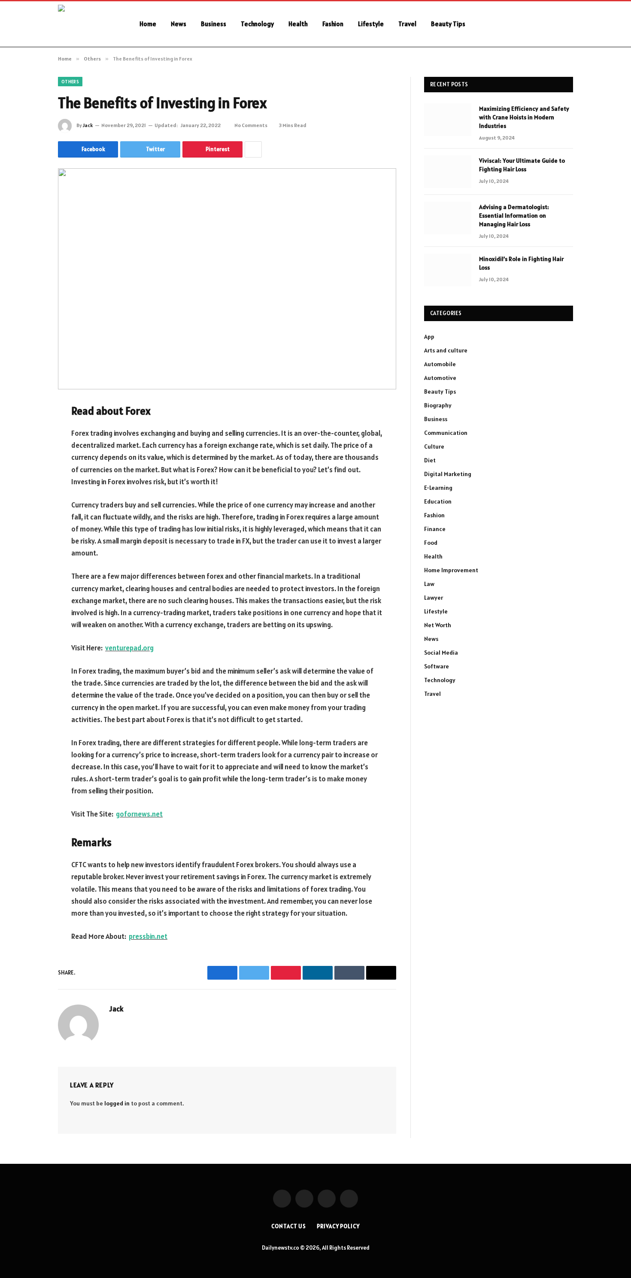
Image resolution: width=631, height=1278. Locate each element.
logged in (117, 1103)
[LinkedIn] (27, 475)
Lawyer (433, 597)
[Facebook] (27, 431)
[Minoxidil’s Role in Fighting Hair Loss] (447, 270)
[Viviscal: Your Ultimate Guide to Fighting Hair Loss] (447, 171)
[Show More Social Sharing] (253, 149)
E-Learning (438, 488)
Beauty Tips (448, 24)
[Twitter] (27, 453)
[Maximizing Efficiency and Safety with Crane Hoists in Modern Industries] (447, 119)
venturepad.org (129, 648)
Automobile (440, 364)
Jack (88, 125)
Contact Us (288, 1226)
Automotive (440, 378)
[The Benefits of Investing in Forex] (227, 278)
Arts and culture (445, 350)
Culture (434, 446)
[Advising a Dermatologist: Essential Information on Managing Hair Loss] (447, 218)
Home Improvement (451, 570)
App (429, 336)
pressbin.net (148, 936)
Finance (435, 529)
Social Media (441, 652)
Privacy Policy (338, 1226)
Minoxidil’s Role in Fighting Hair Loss (521, 263)
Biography (438, 405)
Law (429, 584)
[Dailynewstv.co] (87, 24)
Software (436, 666)
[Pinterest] (27, 497)
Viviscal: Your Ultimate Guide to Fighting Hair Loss (522, 165)
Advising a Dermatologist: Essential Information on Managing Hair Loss (514, 215)
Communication (445, 433)
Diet (430, 460)
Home (148, 24)
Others (70, 82)
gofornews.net (139, 814)
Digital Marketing (447, 474)
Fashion (332, 24)
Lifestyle (371, 24)
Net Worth (437, 625)
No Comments (250, 125)
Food (430, 542)
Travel (407, 24)
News (178, 24)
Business (213, 24)
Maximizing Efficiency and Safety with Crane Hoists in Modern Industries (524, 117)
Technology (257, 24)
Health (298, 24)
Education (438, 501)
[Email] (27, 519)
